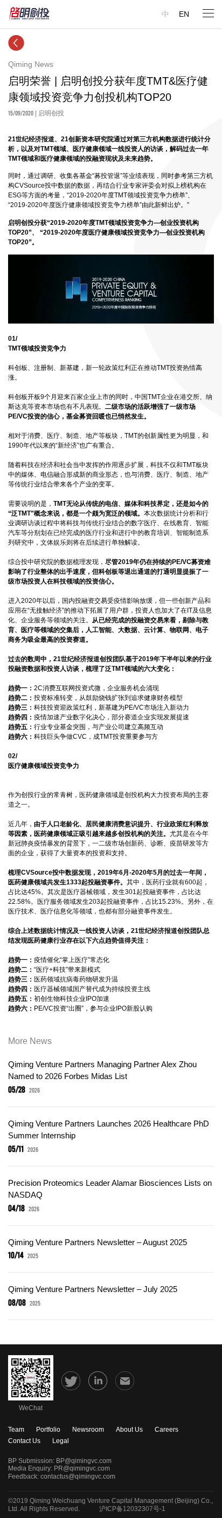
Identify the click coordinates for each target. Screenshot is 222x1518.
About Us (129, 1429)
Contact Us (24, 1441)
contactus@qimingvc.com (77, 1476)
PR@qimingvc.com (82, 1468)
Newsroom (88, 1429)
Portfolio (48, 1429)
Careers (166, 1429)
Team (16, 1429)
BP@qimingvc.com (84, 1461)
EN (184, 14)
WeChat (31, 1408)
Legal (60, 1441)
